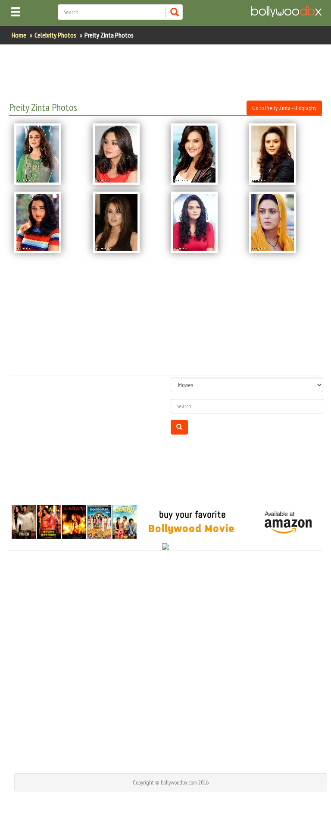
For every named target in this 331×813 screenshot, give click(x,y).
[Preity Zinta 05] (48, 222)
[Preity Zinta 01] (48, 154)
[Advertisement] (166, 72)
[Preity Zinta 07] (205, 222)
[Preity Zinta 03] (205, 154)
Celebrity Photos (55, 35)
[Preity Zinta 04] (283, 154)
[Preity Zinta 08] (283, 222)
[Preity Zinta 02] (126, 154)
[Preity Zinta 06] (126, 222)
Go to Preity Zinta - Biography (284, 108)
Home (19, 35)
